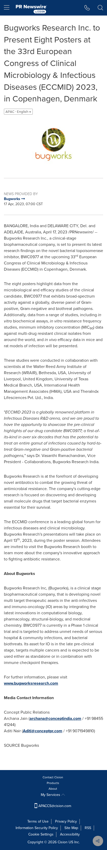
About (53, 788)
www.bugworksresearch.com (31, 683)
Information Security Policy (37, 828)
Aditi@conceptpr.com (42, 731)
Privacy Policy (66, 821)
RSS (88, 828)
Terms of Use (38, 821)
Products (53, 783)
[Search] (100, 8)
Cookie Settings (41, 834)
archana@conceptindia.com (55, 718)
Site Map (71, 828)
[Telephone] (87, 8)
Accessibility (70, 834)
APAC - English (17, 112)
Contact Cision (53, 777)
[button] (53, 144)
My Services (51, 794)
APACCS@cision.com (54, 806)
